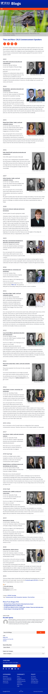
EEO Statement (34, 682)
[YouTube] (12, 668)
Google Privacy (34, 679)
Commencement (10, 597)
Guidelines (19, 682)
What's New (19, 684)
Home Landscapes (7, 679)
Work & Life (5, 681)
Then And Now (31, 597)
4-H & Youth (5, 682)
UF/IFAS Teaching (12, 595)
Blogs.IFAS (5, 637)
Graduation (19, 597)
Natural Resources (7, 678)
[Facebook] (3, 668)
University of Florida (37, 691)
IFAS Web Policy (34, 681)
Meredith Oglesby (8, 617)
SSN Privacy (33, 678)
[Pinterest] (9, 668)
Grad (15, 597)
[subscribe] (18, 665)
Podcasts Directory (21, 681)
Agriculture (5, 676)
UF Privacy (33, 676)
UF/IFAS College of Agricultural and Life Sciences (18, 33)
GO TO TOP (21, 691)
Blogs (16, 3)
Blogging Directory (21, 679)
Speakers (25, 597)
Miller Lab (14, 284)
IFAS (42, 691)
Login (18, 686)
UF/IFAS (4, 640)
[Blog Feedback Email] (15, 668)
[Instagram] (18, 668)
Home (4, 33)
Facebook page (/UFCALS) (31, 580)
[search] (41, 632)
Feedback (19, 678)
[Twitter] (6, 668)
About (18, 676)
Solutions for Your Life (8, 639)
